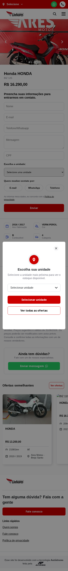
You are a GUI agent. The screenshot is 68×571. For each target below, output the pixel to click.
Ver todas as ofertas (34, 310)
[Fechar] (56, 248)
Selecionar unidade (34, 300)
